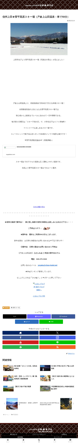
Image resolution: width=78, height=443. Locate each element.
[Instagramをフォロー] (57, 337)
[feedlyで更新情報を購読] (20, 347)
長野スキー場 (16, 307)
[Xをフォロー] (57, 333)
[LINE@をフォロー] (57, 342)
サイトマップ (58, 437)
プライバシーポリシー (39, 434)
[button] (72, 318)
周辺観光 (7, 307)
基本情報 (20, 437)
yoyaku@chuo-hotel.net (47, 265)
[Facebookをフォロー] (20, 337)
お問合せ (64, 434)
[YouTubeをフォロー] (20, 342)
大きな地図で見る (39, 207)
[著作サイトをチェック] (20, 333)
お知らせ (14, 434)
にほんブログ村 (39, 296)
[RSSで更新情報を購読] (57, 347)
